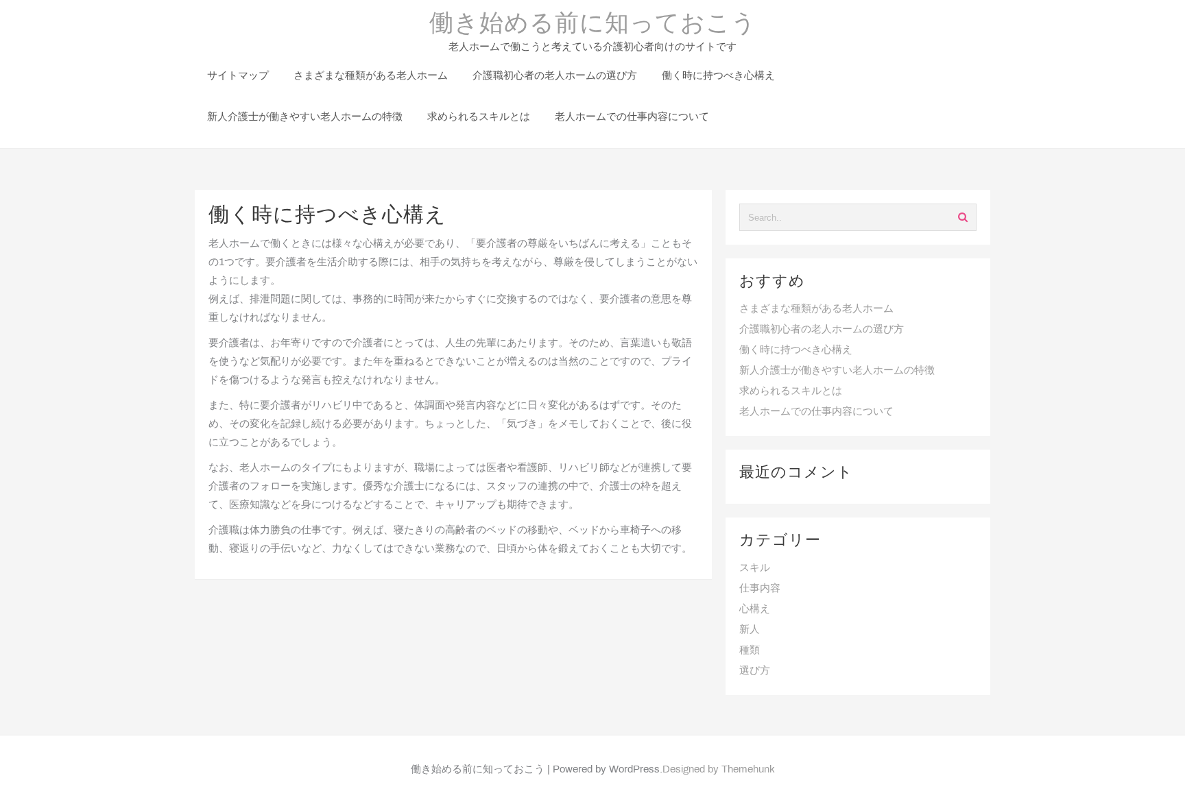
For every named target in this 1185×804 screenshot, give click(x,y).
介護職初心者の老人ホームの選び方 (821, 329)
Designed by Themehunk (718, 770)
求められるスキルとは (790, 391)
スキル (754, 568)
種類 (749, 650)
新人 (749, 630)
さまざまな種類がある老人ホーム (816, 309)
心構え (754, 609)
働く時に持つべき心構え (795, 350)
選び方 (754, 671)
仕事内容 (759, 589)
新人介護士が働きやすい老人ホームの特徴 (837, 371)
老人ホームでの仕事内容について (816, 412)
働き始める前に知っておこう (592, 25)
